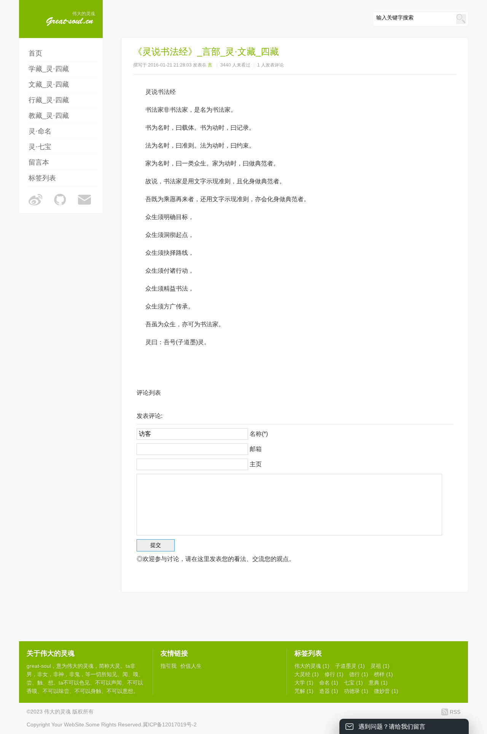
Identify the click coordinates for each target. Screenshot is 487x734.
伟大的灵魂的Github (60, 200)
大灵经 (306, 674)
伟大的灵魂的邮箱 (85, 200)
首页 (35, 53)
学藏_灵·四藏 (49, 69)
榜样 (383, 674)
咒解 (304, 691)
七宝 (353, 683)
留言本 (39, 162)
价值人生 (191, 666)
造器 (328, 691)
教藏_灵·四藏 (49, 115)
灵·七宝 (40, 147)
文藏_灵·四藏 (49, 84)
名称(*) (259, 434)
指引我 (169, 666)
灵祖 (380, 666)
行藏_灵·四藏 (49, 100)
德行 (358, 674)
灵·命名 (40, 131)
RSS (455, 712)
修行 (334, 674)
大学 (304, 683)
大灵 (115, 666)
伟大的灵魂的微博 (35, 200)
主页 (256, 464)
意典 (378, 683)
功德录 (356, 691)
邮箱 (256, 449)
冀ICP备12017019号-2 (170, 724)
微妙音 (386, 691)
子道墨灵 (350, 666)
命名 (328, 683)
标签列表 (42, 178)
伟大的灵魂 (80, 666)
